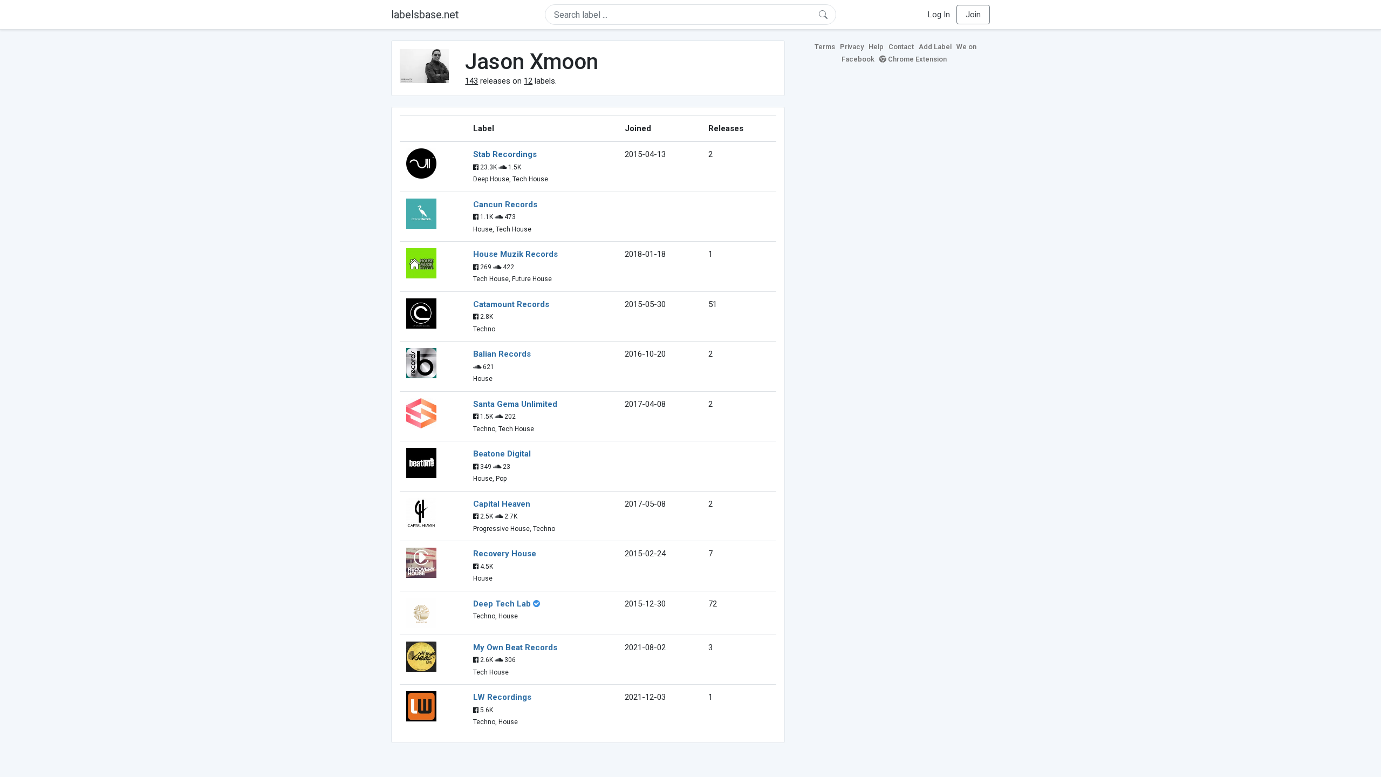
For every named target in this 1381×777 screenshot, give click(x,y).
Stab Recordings (505, 154)
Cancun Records (505, 204)
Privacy (852, 47)
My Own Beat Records (515, 647)
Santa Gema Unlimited (515, 404)
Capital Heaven (501, 504)
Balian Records (502, 354)
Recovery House (504, 553)
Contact (901, 47)
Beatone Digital (502, 454)
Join (973, 14)
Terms (825, 47)
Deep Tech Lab (502, 604)
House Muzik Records (515, 254)
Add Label (935, 47)
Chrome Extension (916, 59)
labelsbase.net (425, 14)
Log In (939, 14)
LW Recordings (502, 697)
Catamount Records (511, 304)
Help (876, 47)
